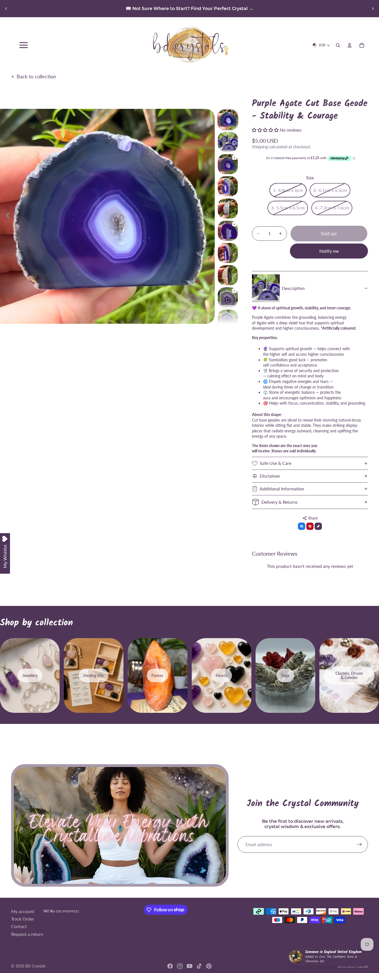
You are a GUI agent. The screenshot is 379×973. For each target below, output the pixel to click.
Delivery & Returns (279, 502)
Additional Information (282, 488)
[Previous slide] (6, 8)
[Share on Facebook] (301, 526)
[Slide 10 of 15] (228, 320)
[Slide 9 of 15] (228, 297)
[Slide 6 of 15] (228, 231)
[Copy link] (318, 526)
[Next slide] (373, 8)
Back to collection (36, 76)
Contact (19, 926)
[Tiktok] (199, 966)
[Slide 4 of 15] (228, 186)
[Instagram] (179, 966)
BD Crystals (36, 966)
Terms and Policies (352, 966)
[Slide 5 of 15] (228, 209)
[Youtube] (189, 966)
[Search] (338, 45)
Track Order (22, 918)
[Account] (349, 45)
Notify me (329, 251)
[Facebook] (170, 966)
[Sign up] (359, 844)
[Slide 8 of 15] (228, 275)
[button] (266, 129)
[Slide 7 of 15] (228, 253)
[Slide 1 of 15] (228, 120)
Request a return (27, 933)
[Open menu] (23, 45)
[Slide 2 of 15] (228, 142)
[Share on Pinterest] (310, 526)
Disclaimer (270, 475)
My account (22, 911)
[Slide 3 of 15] (228, 164)
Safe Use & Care (275, 463)
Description (293, 288)
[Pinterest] (209, 966)
